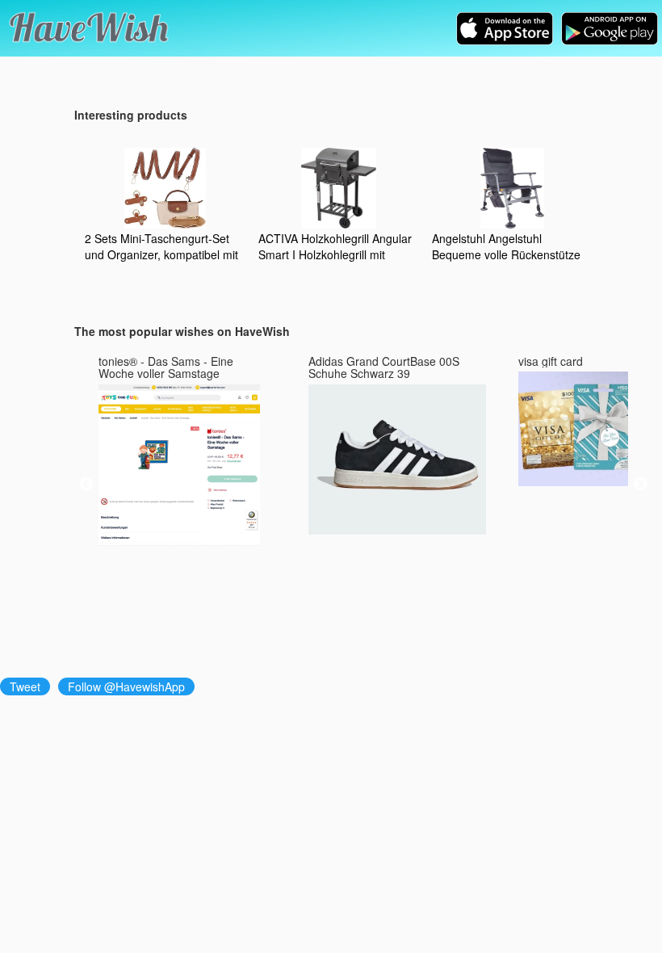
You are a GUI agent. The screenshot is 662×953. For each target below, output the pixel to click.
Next (640, 484)
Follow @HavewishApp (126, 686)
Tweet (25, 686)
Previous (86, 484)
